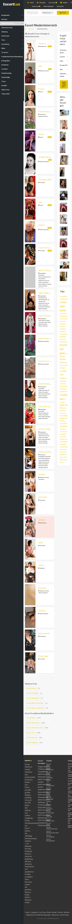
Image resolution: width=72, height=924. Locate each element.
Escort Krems (31, 688)
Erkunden (42, 2)
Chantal (41, 225)
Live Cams (42, 912)
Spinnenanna (42, 818)
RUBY (40, 543)
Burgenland (43, 273)
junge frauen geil (69, 814)
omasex (69, 778)
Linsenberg (42, 636)
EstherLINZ (42, 807)
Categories (34, 912)
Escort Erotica (44, 248)
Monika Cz (42, 43)
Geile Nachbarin (49, 6)
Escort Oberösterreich (34, 728)
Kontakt (54, 912)
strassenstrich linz (63, 410)
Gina (40, 202)
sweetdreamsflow (45, 111)
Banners (67, 912)
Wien (39, 284)
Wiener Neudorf (42, 308)
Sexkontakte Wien (69, 826)
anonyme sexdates (69, 775)
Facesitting (63, 296)
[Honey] (63, 276)
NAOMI (41, 520)
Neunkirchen (43, 46)
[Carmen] (63, 136)
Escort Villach (47, 788)
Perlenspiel (42, 777)
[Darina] (64, 113)
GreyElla (41, 611)
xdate (61, 313)
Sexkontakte (69, 764)
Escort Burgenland (47, 840)
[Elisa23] (63, 207)
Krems (41, 91)
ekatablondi (42, 823)
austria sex (69, 788)
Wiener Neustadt (44, 161)
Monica (41, 89)
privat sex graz (63, 349)
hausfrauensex (69, 781)
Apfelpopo (41, 802)
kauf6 (61, 386)
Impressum (55, 915)
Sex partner (69, 796)
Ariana (41, 134)
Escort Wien (30, 718)
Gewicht (62, 57)
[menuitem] (30, 3)
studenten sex (69, 809)
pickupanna (42, 813)
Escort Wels (47, 792)
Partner (60, 912)
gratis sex (69, 784)
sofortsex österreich (69, 792)
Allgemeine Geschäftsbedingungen (38, 915)
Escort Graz (47, 772)
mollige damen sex (69, 800)
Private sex (69, 767)
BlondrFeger (43, 656)
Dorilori (40, 787)
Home (31, 2)
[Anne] (63, 124)
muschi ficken (64, 447)
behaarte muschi (64, 439)
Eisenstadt (41, 275)
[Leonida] (64, 160)
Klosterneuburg (42, 277)
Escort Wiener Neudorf (35, 703)
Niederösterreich (44, 70)
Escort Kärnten (32, 737)
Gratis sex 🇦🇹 (36, 6)
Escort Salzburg (32, 742)
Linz (48, 299)
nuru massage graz (63, 323)
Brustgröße (63, 65)
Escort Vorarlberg (47, 836)
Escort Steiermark (33, 723)
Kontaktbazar (63, 306)
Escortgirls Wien (45, 180)
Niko (40, 66)
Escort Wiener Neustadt (35, 708)
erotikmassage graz (64, 368)
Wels (39, 306)
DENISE (41, 474)
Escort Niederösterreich (47, 832)
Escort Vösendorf (32, 698)
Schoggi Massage (45, 157)
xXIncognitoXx (43, 797)
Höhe (61, 61)
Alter (61, 69)
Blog (48, 912)
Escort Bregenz (47, 808)
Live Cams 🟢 (53, 2)
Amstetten (42, 114)
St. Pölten (42, 182)
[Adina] (64, 265)
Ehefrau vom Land (45, 338)
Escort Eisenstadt (47, 812)
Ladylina (41, 782)
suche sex (69, 805)
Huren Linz (47, 780)
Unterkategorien (63, 51)
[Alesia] (64, 231)
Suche (63, 13)
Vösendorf (45, 282)
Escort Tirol (30, 733)
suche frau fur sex (69, 821)
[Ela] (64, 254)
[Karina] (62, 148)
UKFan (41, 565)
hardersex (42, 588)
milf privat (69, 771)
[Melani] (63, 219)
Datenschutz (64, 915)
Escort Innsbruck (47, 768)
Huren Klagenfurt (47, 784)
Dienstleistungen (63, 75)
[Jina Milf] (63, 183)
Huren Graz (63, 374)
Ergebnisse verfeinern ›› (64, 84)
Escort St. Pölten (32, 693)
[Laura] (64, 195)
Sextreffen (60, 6)
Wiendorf (44, 284)
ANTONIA (42, 497)
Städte (65, 2)
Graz (45, 297)
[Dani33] (62, 172)
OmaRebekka (42, 772)
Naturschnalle (44, 633)
